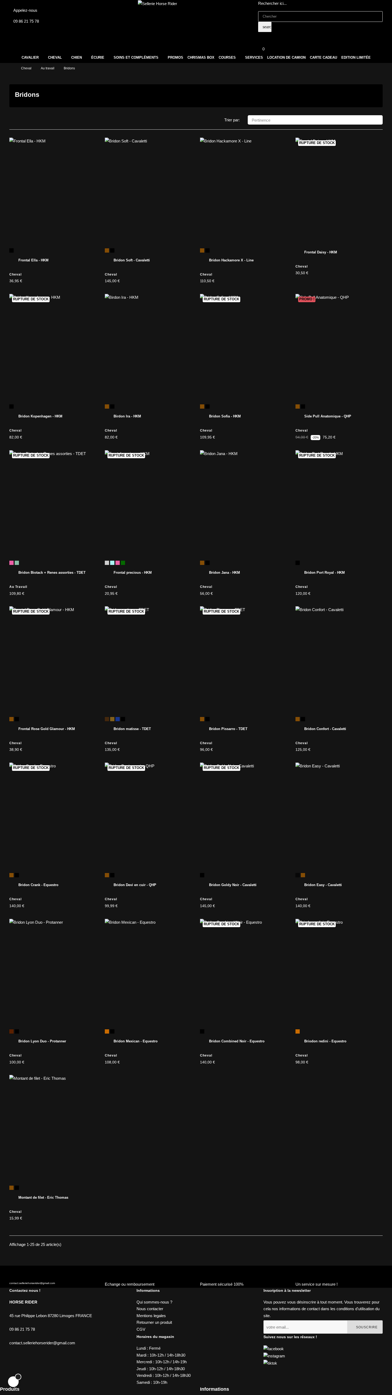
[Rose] (11, 563)
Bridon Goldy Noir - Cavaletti (233, 885)
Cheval (15, 274)
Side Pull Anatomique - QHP (327, 416)
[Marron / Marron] (107, 719)
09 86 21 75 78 (26, 21)
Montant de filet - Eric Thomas (43, 1197)
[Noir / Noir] (117, 719)
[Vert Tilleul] (17, 563)
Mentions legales (151, 1315)
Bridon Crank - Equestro (38, 885)
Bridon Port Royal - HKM (324, 573)
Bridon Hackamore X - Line (231, 260)
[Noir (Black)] (207, 250)
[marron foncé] (11, 1031)
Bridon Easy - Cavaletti (323, 885)
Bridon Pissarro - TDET (228, 729)
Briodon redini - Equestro (325, 1041)
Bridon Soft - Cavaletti (132, 260)
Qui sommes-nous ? (154, 1302)
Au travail (18, 587)
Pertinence (316, 120)
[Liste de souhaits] (87, 147)
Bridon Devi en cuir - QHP (135, 885)
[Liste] (20, 120)
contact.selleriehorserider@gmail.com (32, 1283)
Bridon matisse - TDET (132, 729)
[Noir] (11, 250)
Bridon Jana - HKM (224, 573)
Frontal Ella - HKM (33, 260)
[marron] (107, 250)
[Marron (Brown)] (202, 250)
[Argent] (107, 563)
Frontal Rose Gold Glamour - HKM (46, 729)
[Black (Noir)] (297, 875)
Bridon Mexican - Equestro (136, 1041)
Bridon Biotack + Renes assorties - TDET (52, 573)
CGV (141, 1329)
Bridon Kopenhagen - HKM (40, 416)
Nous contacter (150, 1308)
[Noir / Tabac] (123, 719)
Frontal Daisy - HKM (320, 252)
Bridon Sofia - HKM (225, 416)
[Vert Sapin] (123, 563)
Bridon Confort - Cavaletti (325, 729)
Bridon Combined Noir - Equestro (237, 1041)
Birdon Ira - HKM (127, 416)
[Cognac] (107, 1031)
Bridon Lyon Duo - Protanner (42, 1041)
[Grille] (12, 120)
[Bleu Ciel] (112, 563)
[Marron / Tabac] (112, 719)
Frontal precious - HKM (133, 573)
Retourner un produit (154, 1322)
